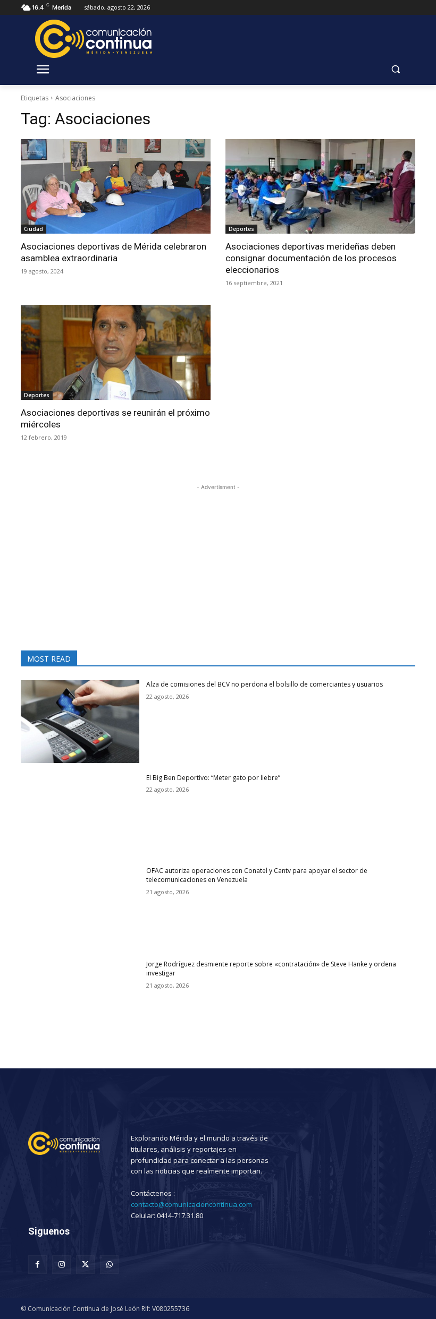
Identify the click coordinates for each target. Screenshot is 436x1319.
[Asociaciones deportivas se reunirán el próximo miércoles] (116, 352)
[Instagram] (61, 1264)
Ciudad (33, 229)
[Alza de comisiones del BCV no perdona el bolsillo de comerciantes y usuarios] (80, 721)
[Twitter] (85, 1264)
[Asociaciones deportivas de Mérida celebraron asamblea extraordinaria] (116, 186)
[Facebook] (37, 1264)
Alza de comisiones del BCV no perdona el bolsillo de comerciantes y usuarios (264, 684)
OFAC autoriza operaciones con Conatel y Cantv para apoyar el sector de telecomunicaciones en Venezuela (256, 875)
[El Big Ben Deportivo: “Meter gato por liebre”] (80, 815)
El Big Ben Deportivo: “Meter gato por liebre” (215, 777)
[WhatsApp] (109, 1264)
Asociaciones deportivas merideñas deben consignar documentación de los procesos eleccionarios (311, 258)
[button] (395, 69)
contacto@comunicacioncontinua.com (191, 1204)
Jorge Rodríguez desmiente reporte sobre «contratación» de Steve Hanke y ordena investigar (271, 969)
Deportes (241, 229)
